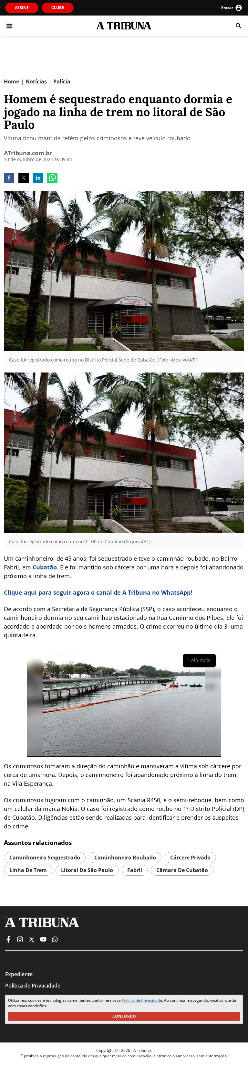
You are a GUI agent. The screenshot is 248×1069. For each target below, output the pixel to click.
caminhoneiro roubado (125, 857)
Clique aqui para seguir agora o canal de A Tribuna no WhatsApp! (98, 592)
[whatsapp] (52, 178)
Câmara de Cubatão (182, 870)
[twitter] (23, 178)
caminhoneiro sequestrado (44, 857)
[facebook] (9, 178)
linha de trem (28, 870)
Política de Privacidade (142, 1000)
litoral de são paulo (87, 870)
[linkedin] (38, 178)
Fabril (134, 870)
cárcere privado (190, 857)
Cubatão (45, 567)
